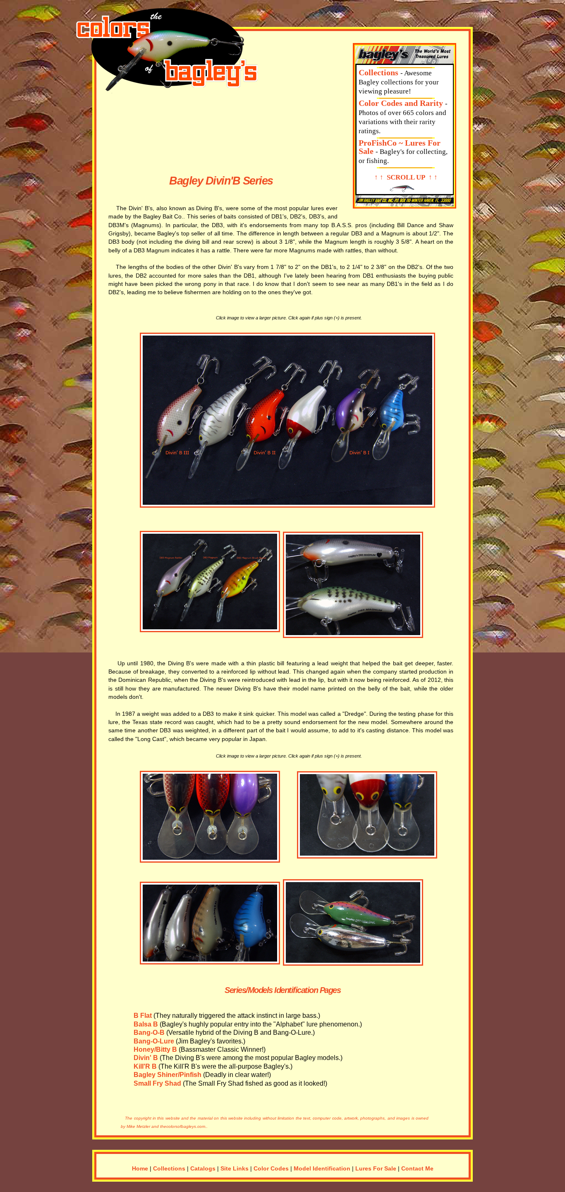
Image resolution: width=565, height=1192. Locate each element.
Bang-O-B (149, 1032)
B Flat (143, 1015)
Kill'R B (145, 1066)
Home (140, 1169)
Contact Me (417, 1169)
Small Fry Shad (157, 1083)
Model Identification (322, 1169)
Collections (378, 72)
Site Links (234, 1169)
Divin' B (146, 1057)
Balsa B (146, 1024)
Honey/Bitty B (155, 1049)
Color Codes (271, 1169)
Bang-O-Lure (154, 1041)
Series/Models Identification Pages (282, 990)
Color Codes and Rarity (401, 103)
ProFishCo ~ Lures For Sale (400, 147)
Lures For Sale (375, 1169)
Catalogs (202, 1169)
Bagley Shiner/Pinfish (167, 1074)
